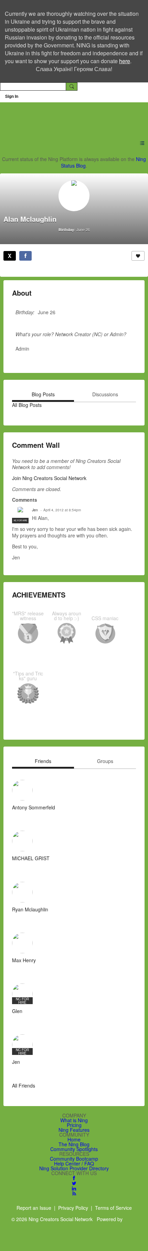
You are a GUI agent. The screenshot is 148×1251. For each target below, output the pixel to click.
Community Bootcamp (74, 1158)
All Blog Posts (27, 404)
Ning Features (74, 1129)
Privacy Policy (73, 1207)
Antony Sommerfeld (33, 807)
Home (74, 1139)
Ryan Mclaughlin (30, 909)
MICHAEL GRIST (31, 858)
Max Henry (24, 960)
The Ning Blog (74, 1144)
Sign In (11, 96)
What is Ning (74, 1120)
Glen (17, 1011)
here (124, 61)
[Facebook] (25, 256)
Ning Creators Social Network (70, 117)
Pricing (74, 1125)
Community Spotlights (74, 1149)
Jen (35, 509)
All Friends (23, 1085)
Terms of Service (113, 1207)
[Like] (138, 256)
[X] (9, 256)
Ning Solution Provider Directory (74, 1168)
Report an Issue (34, 1207)
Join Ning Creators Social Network (49, 478)
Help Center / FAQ (74, 1163)
